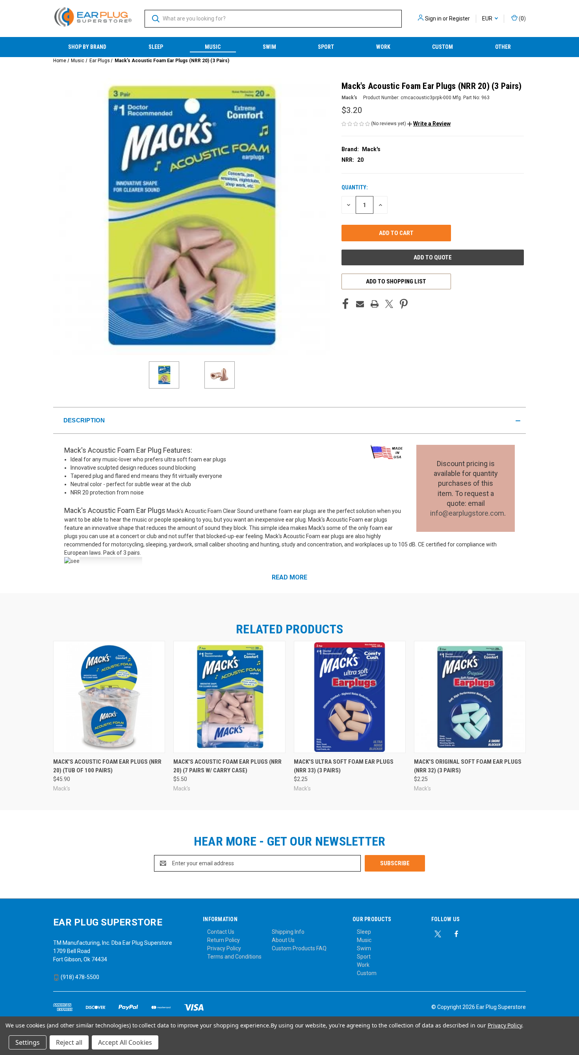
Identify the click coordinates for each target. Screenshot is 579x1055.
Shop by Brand (87, 47)
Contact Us (220, 932)
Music (213, 47)
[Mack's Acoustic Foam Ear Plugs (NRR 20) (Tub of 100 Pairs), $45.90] (109, 696)
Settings (27, 1042)
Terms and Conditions (234, 956)
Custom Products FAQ (299, 948)
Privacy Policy (224, 948)
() (522, 18)
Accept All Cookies (125, 1042)
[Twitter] (389, 303)
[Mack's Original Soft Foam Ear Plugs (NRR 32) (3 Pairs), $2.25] (470, 696)
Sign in (433, 18)
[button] (429, 123)
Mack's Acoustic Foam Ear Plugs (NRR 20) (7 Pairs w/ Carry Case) (227, 766)
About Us (283, 940)
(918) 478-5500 (79, 977)
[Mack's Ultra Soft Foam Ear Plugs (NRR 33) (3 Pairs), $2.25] (349, 696)
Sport (326, 47)
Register (459, 18)
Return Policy (223, 940)
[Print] (375, 303)
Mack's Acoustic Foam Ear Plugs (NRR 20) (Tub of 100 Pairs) (107, 766)
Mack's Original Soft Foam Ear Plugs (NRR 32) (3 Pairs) (467, 766)
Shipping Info (288, 932)
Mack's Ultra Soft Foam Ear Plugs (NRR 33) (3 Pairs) (343, 766)
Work (383, 47)
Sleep (155, 47)
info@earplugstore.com (467, 513)
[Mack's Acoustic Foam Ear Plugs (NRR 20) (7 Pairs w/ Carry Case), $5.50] (229, 696)
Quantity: (354, 187)
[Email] (360, 303)
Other (503, 47)
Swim (269, 47)
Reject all (69, 1042)
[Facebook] (345, 303)
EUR (488, 18)
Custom (442, 47)
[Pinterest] (404, 303)
